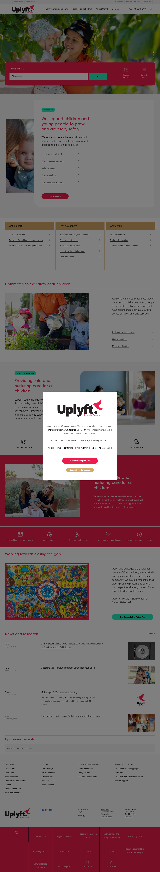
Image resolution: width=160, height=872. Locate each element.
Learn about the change (80, 470)
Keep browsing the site (80, 461)
